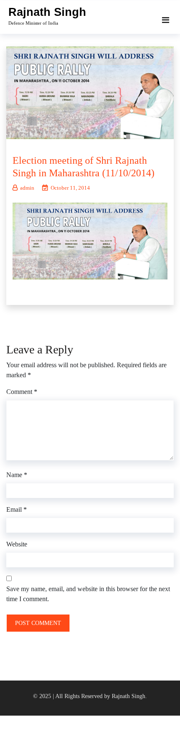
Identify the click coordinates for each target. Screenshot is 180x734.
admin (27, 188)
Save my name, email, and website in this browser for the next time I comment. (88, 593)
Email (16, 509)
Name (16, 474)
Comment (21, 391)
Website (16, 544)
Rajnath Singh (47, 12)
